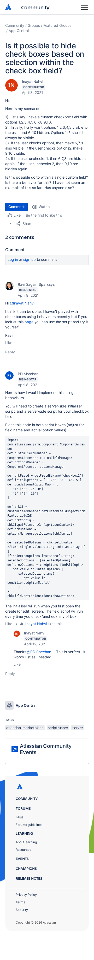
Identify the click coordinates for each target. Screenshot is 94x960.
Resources (23, 850)
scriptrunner (58, 727)
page (29, 322)
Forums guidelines (29, 825)
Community (35, 7)
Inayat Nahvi (32, 81)
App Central (19, 30)
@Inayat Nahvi (22, 303)
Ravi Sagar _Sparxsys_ (37, 284)
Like (8, 342)
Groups (34, 25)
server (77, 727)
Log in (13, 259)
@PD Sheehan (39, 652)
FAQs (19, 817)
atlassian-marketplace (25, 727)
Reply (10, 352)
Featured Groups (57, 25)
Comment (16, 206)
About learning (26, 842)
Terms (20, 902)
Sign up (29, 259)
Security (22, 910)
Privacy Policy (26, 895)
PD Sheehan (28, 374)
